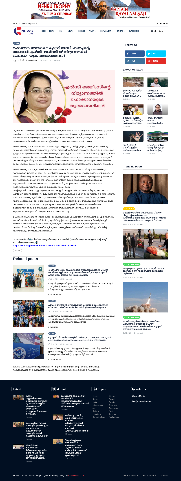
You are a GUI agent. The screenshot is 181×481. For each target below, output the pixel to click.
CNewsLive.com (76, 475)
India (94, 402)
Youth (111, 411)
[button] (16, 24)
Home (43, 31)
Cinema (112, 414)
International (97, 405)
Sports (112, 402)
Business (113, 405)
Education (113, 408)
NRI (60, 31)
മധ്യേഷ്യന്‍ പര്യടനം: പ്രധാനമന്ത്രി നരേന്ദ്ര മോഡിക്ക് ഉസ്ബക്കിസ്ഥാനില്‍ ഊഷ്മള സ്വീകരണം (143, 270)
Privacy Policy (149, 475)
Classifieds (134, 31)
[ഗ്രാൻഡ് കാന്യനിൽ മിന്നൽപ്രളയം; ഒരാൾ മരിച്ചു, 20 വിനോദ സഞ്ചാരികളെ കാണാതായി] (133, 82)
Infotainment (105, 31)
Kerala (95, 399)
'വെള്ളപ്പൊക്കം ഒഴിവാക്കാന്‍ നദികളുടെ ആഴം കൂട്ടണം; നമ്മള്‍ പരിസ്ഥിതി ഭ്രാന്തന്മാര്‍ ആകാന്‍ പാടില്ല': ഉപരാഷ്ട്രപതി (76, 447)
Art (93, 408)
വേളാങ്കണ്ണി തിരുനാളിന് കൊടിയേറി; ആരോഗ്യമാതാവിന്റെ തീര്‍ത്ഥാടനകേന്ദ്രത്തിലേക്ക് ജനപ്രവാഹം (75, 401)
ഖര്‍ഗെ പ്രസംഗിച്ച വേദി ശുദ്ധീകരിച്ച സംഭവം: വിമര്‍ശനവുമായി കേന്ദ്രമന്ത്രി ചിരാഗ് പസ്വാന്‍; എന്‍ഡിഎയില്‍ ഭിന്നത (77, 423)
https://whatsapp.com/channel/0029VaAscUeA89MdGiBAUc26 (44, 245)
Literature (96, 414)
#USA (17, 250)
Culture (95, 411)
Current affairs (98, 417)
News (51, 31)
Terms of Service (130, 475)
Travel (111, 399)
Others (120, 31)
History (112, 396)
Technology (114, 417)
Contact (164, 475)
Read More (53, 295)
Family (91, 31)
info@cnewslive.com (141, 401)
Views (70, 31)
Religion (81, 31)
